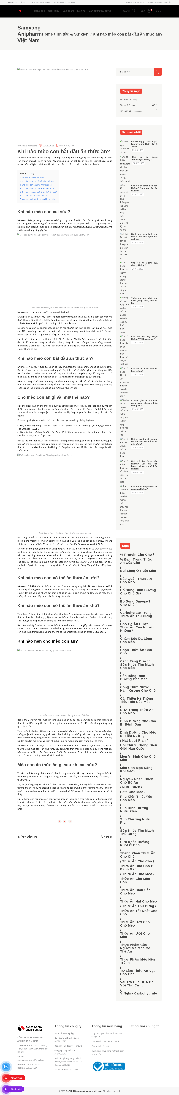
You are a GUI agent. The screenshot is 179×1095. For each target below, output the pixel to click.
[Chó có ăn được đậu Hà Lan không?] (124, 382)
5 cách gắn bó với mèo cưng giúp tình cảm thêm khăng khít (144, 403)
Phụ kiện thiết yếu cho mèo (136, 798)
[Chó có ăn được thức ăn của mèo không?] (124, 505)
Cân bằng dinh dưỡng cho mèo (134, 677)
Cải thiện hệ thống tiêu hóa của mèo (136, 700)
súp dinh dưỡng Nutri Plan (134, 809)
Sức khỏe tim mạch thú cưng (137, 832)
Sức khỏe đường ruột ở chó (134, 843)
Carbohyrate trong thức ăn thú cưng (136, 614)
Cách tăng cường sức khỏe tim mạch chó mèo (137, 664)
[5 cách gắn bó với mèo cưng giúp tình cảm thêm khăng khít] (124, 417)
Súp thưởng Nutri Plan (135, 821)
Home (47, 34)
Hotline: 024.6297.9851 (135, 2)
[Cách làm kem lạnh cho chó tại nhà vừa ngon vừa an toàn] (124, 246)
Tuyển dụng (125, 110)
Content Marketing (28, 145)
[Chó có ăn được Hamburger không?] (125, 169)
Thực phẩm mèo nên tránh (137, 961)
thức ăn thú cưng (138, 906)
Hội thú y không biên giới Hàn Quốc (138, 747)
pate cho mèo (131, 792)
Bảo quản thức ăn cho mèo (136, 580)
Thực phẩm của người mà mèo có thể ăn (135, 948)
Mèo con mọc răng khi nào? (136, 769)
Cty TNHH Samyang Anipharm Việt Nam (84, 1091)
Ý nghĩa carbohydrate (138, 993)
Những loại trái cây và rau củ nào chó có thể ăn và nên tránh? (144, 441)
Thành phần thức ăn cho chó (137, 855)
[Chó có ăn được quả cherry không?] (124, 278)
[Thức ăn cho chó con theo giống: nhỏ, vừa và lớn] (124, 315)
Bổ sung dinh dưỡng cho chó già (138, 591)
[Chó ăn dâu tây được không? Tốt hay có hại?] (124, 350)
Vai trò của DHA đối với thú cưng (137, 983)
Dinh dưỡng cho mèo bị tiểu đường (138, 734)
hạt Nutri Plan (134, 740)
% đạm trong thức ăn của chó (136, 561)
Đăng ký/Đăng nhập (154, 2)
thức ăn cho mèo (137, 874)
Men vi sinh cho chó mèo (138, 758)
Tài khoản (167, 2)
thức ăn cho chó (137, 861)
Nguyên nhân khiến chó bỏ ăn (136, 781)
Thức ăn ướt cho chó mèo (135, 924)
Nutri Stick (131, 787)
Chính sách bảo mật (100, 1046)
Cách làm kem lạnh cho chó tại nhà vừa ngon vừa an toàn (144, 236)
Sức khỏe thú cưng (128, 99)
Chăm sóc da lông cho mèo (136, 640)
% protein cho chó (136, 554)
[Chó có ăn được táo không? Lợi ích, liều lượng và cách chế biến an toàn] (124, 471)
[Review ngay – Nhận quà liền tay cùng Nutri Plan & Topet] (124, 146)
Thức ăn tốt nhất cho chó (138, 912)
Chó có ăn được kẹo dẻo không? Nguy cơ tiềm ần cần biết (144, 188)
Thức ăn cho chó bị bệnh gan (137, 867)
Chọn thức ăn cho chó (136, 651)
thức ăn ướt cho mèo (135, 935)
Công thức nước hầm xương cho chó (138, 689)
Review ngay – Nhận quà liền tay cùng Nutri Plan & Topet (144, 144)
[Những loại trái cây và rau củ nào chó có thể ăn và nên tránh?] (124, 448)
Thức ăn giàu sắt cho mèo (135, 891)
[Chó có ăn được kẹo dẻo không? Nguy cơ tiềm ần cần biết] (124, 207)
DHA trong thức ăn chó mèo (137, 711)
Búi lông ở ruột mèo (138, 570)
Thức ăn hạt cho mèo (138, 901)
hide (31, 174)
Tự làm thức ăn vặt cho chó (137, 972)
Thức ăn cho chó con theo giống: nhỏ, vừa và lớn (144, 300)
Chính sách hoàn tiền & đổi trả (105, 1041)
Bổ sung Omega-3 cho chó (135, 603)
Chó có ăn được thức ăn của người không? (137, 627)
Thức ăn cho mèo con (135, 880)
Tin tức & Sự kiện (72, 34)
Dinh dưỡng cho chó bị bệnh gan (138, 722)
